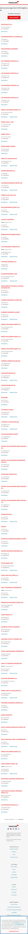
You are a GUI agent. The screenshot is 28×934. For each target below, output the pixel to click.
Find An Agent (14, 17)
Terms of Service (14, 904)
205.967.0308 (6, 278)
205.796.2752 (5, 28)
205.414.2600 (6, 478)
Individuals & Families (14, 849)
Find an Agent (14, 895)
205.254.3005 (6, 594)
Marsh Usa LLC (5, 134)
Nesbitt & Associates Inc (9, 158)
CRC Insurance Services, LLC (10, 85)
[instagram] (19, 829)
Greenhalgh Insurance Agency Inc (12, 602)
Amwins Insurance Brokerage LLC (12, 551)
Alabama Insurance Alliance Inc (11, 300)
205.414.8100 (6, 199)
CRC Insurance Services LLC (10, 61)
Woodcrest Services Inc (9, 474)
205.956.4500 (6, 579)
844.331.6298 (6, 150)
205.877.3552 (5, 452)
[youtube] (11, 829)
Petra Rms (4, 397)
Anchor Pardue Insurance (9, 49)
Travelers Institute (14, 877)
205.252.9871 (5, 328)
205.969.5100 (6, 809)
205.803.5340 (6, 555)
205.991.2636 (6, 695)
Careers (14, 869)
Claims (14, 854)
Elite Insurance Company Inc (10, 246)
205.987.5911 (5, 438)
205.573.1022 (5, 253)
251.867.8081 (5, 506)
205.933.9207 (6, 414)
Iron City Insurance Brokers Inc (11, 663)
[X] (14, 829)
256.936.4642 (6, 211)
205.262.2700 (6, 619)
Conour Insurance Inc (8, 373)
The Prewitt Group (7, 409)
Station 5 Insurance (7, 219)
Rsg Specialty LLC (6, 24)
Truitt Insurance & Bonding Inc (11, 587)
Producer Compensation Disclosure (14, 915)
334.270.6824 (6, 41)
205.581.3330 (5, 543)
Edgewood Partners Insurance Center (13, 538)
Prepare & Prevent (14, 857)
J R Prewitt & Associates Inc (10, 422)
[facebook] (9, 829)
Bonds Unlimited (6, 715)
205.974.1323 (5, 682)
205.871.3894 (6, 655)
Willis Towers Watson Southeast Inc (13, 727)
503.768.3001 (6, 102)
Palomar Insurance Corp (9, 274)
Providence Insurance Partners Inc (12, 778)
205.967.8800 (6, 606)
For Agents (14, 892)
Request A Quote (13, 116)
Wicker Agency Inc (7, 563)
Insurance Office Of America (10, 627)
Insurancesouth (6, 514)
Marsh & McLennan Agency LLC (11, 110)
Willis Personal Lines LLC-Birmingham (13, 739)
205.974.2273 (6, 783)
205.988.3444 (6, 365)
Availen (3, 526)
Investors (14, 872)
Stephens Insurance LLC (8, 261)
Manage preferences (14, 931)
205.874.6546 (6, 770)
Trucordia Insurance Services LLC (12, 703)
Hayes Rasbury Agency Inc (9, 763)
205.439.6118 (5, 126)
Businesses (14, 851)
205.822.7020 (6, 377)
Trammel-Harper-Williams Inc (10, 361)
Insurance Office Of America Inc (11, 639)
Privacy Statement (19, 924)
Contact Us (14, 886)
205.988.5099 (6, 797)
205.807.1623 (5, 719)
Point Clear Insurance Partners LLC (12, 651)
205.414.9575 (5, 304)
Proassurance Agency (8, 146)
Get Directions (4, 31)
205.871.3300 (6, 731)
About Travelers (14, 866)
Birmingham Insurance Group (10, 234)
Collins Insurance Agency (9, 434)
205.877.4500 (6, 466)
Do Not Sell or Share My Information (14, 909)
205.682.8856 (6, 238)
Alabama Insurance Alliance (10, 312)
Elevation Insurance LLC (9, 678)
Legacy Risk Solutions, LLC (9, 575)
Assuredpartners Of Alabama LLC (12, 36)
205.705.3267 (6, 670)
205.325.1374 (5, 518)
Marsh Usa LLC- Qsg (7, 122)
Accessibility (14, 912)
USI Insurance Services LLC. (9, 805)
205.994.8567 (6, 530)
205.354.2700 (6, 401)
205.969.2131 (5, 114)
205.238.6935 (6, 226)
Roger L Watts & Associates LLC (11, 690)
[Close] (26, 918)
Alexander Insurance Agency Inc (11, 183)
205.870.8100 (6, 175)
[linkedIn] (16, 829)
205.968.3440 (6, 631)
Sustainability (14, 874)
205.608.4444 (6, 567)
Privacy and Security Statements (14, 907)
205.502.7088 (6, 187)
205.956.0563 (6, 292)
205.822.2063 (6, 162)
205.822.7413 (5, 707)
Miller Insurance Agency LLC (10, 207)
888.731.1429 (5, 266)
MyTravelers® (14, 889)
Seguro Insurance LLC (8, 170)
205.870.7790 (6, 65)
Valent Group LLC (6, 614)
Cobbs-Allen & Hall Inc (8, 195)
